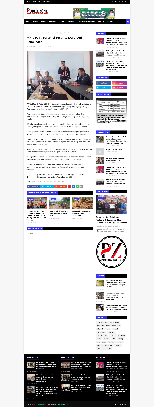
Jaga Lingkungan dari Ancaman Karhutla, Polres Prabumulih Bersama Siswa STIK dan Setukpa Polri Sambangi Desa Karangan (47, 391)
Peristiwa (106, 339)
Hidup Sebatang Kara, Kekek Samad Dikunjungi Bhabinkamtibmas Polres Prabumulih (115, 296)
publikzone (31, 46)
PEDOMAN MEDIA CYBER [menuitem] (87, 22)
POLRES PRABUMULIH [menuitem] (48, 22)
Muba (108, 326)
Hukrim (108, 329)
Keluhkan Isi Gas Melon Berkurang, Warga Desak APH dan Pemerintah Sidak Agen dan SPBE (115, 284)
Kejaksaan (100, 348)
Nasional (108, 348)
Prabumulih (100, 326)
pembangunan (101, 342)
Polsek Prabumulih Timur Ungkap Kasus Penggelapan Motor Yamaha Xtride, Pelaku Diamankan (46, 366)
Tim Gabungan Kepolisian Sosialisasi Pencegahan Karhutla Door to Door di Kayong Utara (45, 378)
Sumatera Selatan (102, 335)
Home (28, 2)
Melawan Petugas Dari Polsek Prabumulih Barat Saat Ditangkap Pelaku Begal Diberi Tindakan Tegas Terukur (116, 140)
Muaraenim (108, 345)
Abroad (115, 329)
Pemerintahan (101, 332)
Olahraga (120, 339)
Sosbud (99, 339)
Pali (117, 335)
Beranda (29, 33)
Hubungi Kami (47, 2)
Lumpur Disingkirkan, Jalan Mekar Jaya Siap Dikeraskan (82, 213)
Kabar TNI (100, 345)
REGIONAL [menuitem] (71, 22)
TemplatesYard (42, 404)
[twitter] (116, 2)
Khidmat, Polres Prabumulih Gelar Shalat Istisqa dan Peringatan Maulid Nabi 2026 (115, 53)
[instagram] (119, 2)
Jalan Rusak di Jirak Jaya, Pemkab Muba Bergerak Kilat (58, 213)
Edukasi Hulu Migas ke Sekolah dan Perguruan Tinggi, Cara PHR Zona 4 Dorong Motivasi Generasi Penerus (36, 215)
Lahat (113, 339)
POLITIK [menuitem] (101, 22)
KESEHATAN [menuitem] (29, 26)
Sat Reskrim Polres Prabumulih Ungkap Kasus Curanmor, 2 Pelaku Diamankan (81, 377)
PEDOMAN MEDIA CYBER (113, 149)
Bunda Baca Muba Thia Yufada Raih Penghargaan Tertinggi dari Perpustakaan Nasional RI (116, 307)
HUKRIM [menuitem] (61, 22)
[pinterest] (123, 2)
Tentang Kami (36, 2)
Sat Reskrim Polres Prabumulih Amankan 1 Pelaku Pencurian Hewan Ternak (81, 387)
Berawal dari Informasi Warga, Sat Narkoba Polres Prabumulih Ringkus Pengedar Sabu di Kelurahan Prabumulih (116, 42)
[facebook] (113, 2)
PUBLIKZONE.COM (62, 404)
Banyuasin (118, 345)
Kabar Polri (39, 181)
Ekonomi (120, 342)
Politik (123, 335)
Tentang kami (123, 404)
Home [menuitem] (27, 22)
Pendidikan (111, 342)
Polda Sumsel (48, 181)
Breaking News (114, 322)
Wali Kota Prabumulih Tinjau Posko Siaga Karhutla (115, 159)
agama (112, 335)
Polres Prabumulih (38, 33)
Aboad (33, 181)
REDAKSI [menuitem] (35, 22)
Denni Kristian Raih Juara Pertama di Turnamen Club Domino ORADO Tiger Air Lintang (111, 220)
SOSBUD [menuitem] (39, 26)
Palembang (111, 332)
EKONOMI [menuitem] (110, 22)
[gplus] (126, 2)
